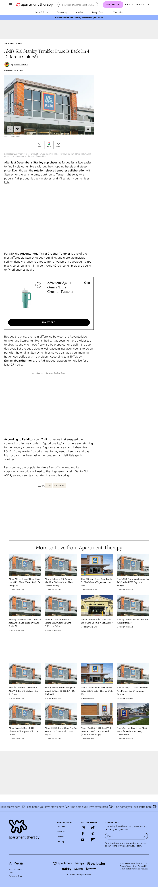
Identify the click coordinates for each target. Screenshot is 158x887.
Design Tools (97, 12)
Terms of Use (117, 846)
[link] (25, 582)
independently (13, 154)
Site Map (60, 841)
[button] (88, 129)
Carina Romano (16, 136)
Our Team (61, 826)
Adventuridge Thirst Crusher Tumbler (45, 253)
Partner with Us (15, 875)
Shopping (9, 43)
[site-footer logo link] (16, 863)
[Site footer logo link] (31, 828)
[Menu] (10, 4)
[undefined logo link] (34, 4)
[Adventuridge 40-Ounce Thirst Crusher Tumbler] (25, 298)
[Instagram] (83, 827)
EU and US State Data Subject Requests (134, 867)
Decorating (62, 12)
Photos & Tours (41, 12)
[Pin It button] (17, 129)
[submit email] (143, 836)
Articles (79, 12)
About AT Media (15, 869)
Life (20, 43)
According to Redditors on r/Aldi (25, 439)
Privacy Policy (134, 846)
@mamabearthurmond (19, 360)
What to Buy (118, 12)
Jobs (10, 872)
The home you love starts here (38, 807)
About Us (61, 831)
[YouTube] (83, 840)
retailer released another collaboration (59, 170)
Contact (60, 836)
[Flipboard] (93, 840)
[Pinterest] (93, 833)
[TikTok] (93, 827)
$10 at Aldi (49, 322)
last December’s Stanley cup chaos (34, 162)
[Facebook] (83, 833)
